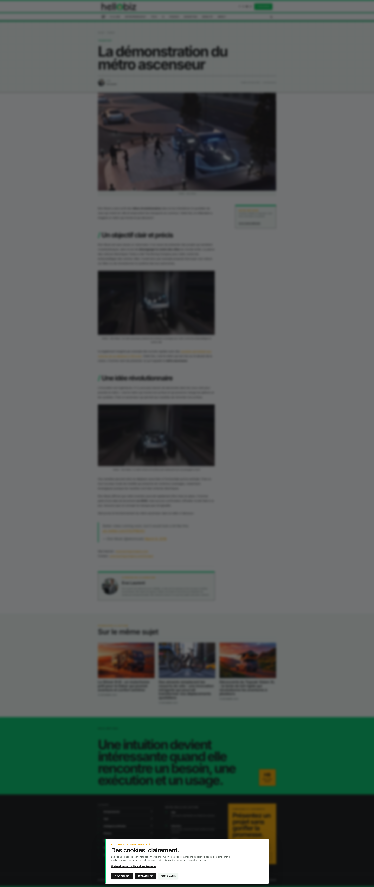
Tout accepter (145, 876)
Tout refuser (122, 876)
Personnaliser (168, 876)
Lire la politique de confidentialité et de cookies (133, 866)
